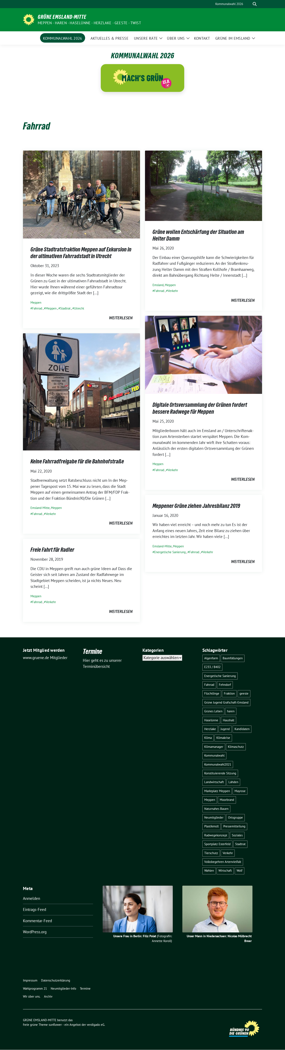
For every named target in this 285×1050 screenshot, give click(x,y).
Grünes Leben (213, 711)
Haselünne (211, 720)
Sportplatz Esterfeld (217, 844)
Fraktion (229, 693)
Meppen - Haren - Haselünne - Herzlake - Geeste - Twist (89, 22)
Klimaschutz (236, 747)
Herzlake (210, 729)
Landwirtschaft (214, 782)
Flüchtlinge (211, 693)
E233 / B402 (212, 667)
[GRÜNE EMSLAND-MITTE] (28, 19)
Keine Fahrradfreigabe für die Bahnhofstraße (77, 461)
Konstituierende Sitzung (220, 773)
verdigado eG (95, 1025)
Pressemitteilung (234, 826)
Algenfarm (211, 658)
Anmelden (31, 898)
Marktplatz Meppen (217, 791)
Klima (208, 738)
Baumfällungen (233, 658)
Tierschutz (211, 853)
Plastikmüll (211, 826)
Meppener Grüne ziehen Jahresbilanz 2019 (196, 505)
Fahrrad (37, 308)
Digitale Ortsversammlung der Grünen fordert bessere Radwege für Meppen (200, 408)
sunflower (55, 1025)
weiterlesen (120, 317)
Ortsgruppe (235, 817)
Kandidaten (242, 729)
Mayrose (240, 791)
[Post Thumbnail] (81, 194)
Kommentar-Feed (37, 920)
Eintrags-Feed (34, 909)
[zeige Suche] (255, 4)
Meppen (35, 302)
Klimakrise (223, 738)
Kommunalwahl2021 (217, 764)
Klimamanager (213, 747)
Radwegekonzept (215, 835)
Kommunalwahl (214, 755)
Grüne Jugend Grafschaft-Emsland (226, 702)
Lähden (233, 782)
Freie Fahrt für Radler (52, 549)
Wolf (239, 870)
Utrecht (79, 308)
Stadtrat (65, 308)
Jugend (225, 729)
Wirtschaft (225, 870)
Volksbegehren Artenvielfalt (222, 862)
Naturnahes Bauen (216, 809)
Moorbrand (227, 800)
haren (231, 711)
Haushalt (228, 720)
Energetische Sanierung (170, 552)
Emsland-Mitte (40, 508)
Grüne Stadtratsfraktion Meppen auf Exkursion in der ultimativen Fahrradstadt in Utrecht (80, 252)
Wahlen (209, 870)
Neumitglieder (213, 817)
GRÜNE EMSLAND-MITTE (62, 17)
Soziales (237, 835)
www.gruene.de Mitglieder (45, 657)
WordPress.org (35, 931)
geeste (244, 693)
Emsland (158, 285)
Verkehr (173, 291)
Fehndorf (225, 685)
